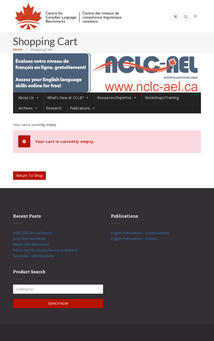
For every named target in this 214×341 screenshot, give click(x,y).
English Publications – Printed (134, 238)
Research (54, 108)
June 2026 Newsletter (29, 238)
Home (17, 49)
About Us (26, 97)
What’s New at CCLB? (65, 97)
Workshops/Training (162, 97)
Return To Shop (29, 175)
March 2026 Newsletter (31, 244)
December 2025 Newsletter (34, 255)
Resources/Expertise (114, 97)
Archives (26, 108)
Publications (80, 108)
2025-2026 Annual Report (32, 232)
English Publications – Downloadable (140, 232)
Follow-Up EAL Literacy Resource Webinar (45, 250)
